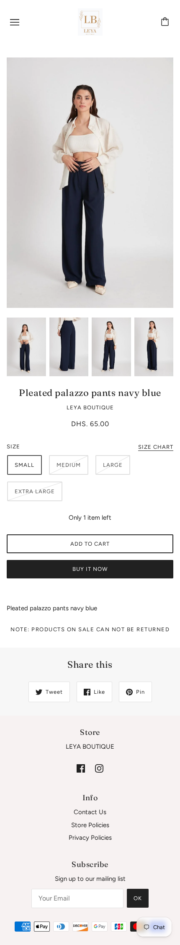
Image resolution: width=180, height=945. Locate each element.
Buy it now (90, 569)
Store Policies (90, 825)
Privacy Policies (90, 837)
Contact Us (90, 812)
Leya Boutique (90, 407)
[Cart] (166, 22)
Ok (138, 898)
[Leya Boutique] (90, 21)
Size (13, 446)
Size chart (155, 447)
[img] (81, 768)
